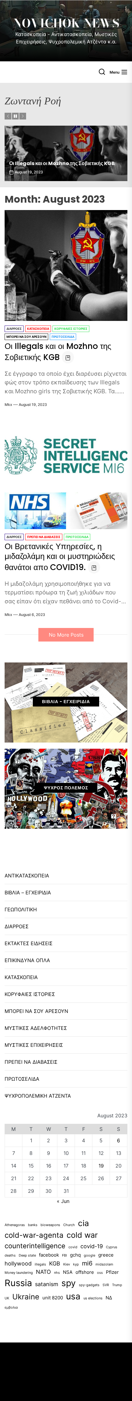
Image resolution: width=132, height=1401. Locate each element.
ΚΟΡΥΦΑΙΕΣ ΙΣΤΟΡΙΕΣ (70, 328)
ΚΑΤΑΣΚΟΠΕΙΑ (38, 328)
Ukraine (25, 1296)
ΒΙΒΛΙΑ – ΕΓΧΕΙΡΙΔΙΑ (28, 892)
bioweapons (50, 1225)
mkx (8, 404)
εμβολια (11, 1308)
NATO (43, 1272)
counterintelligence (35, 1246)
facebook (49, 1255)
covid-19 (91, 1246)
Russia (18, 1283)
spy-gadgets (89, 1285)
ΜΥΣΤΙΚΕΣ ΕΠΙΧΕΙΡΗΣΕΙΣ (34, 1045)
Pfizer (112, 1272)
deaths (10, 1255)
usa (73, 1296)
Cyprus (111, 1247)
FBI (64, 1255)
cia (83, 1223)
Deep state (27, 1255)
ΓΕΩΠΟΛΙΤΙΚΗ (21, 909)
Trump (117, 1285)
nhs (57, 1273)
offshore (85, 1272)
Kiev (66, 1264)
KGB (54, 1263)
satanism (46, 1284)
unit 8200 (52, 1298)
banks (32, 1225)
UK (7, 1298)
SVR (106, 1285)
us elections (93, 1298)
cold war (82, 1235)
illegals (40, 1264)
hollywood (18, 1263)
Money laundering (19, 1273)
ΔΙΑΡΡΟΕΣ (14, 328)
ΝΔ (109, 1298)
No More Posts (66, 635)
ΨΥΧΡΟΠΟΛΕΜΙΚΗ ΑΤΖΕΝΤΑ (38, 1096)
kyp (76, 1264)
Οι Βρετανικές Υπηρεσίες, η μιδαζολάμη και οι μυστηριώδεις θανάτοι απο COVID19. (61, 160)
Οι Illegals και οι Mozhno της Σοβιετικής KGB (58, 352)
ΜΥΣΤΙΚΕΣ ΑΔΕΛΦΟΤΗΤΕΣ (36, 1028)
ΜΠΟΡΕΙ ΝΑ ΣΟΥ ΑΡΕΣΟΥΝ (26, 336)
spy (68, 1283)
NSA (67, 1272)
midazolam (104, 1264)
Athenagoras (15, 1225)
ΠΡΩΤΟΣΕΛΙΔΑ (63, 336)
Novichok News (66, 23)
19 (101, 1166)
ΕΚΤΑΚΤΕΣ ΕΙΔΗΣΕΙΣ (28, 943)
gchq (75, 1255)
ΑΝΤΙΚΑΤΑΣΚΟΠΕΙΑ (27, 876)
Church (69, 1225)
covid (72, 1247)
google (89, 1255)
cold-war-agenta (34, 1235)
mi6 (87, 1263)
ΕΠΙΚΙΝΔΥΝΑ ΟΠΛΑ (27, 960)
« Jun (63, 1201)
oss (100, 1273)
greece (106, 1255)
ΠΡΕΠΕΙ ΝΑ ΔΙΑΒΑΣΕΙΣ (43, 537)
